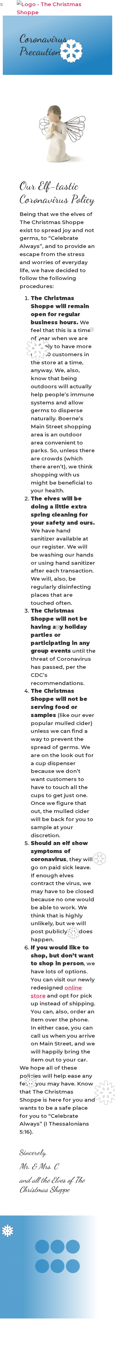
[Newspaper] (73, 1266)
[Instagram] (42, 1247)
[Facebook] (73, 1247)
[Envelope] (57, 1266)
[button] (91, 8)
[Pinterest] (42, 1266)
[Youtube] (57, 1247)
